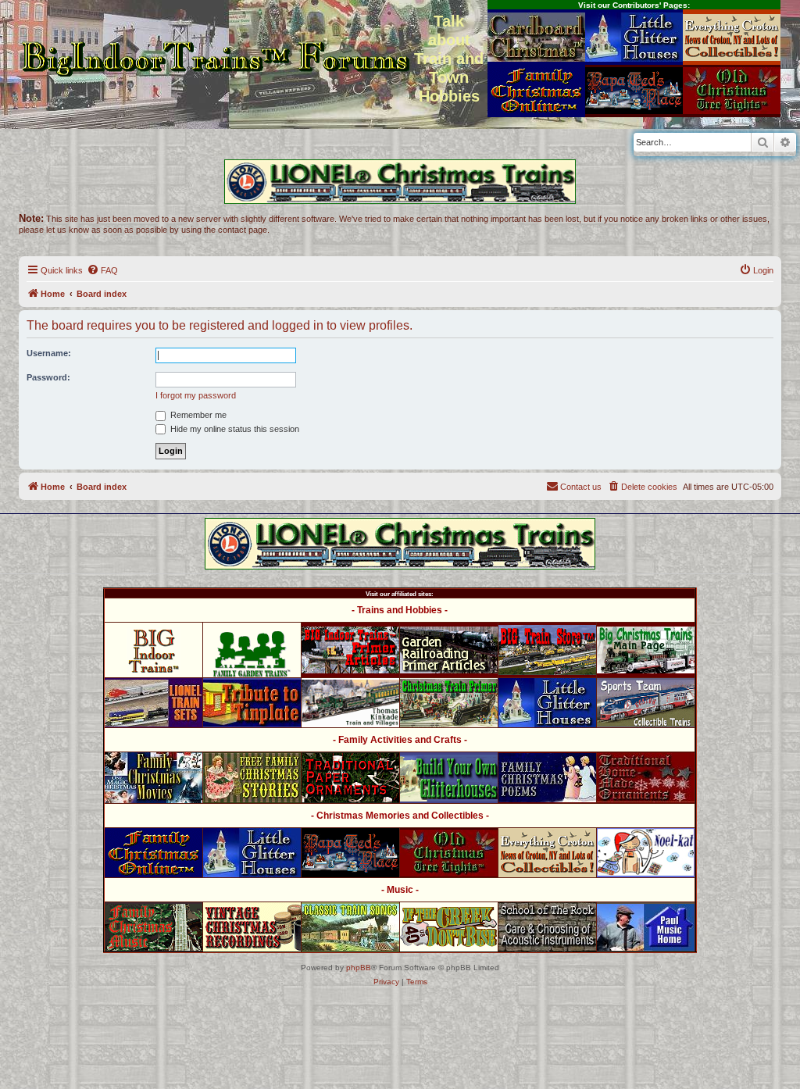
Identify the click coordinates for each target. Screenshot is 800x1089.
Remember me (197, 415)
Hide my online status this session (233, 429)
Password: (48, 377)
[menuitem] (102, 270)
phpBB (358, 967)
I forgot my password (195, 395)
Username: (49, 353)
